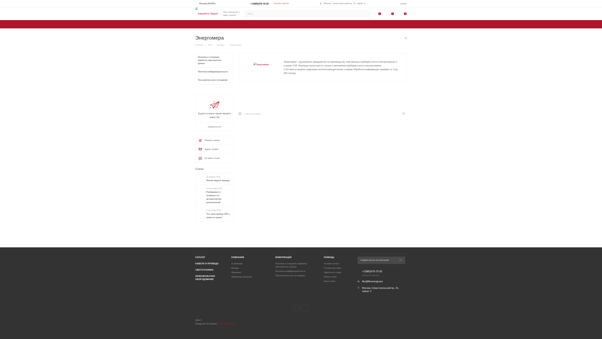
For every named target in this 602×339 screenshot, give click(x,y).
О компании (237, 263)
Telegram (305, 308)
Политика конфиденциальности (290, 271)
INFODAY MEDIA (226, 324)
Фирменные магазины (241, 277)
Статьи (199, 169)
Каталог (200, 257)
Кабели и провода (207, 263)
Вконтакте (297, 308)
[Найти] (366, 13)
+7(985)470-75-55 (259, 3)
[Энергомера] (261, 64)
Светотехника (204, 270)
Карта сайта (329, 281)
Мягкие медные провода (218, 180)
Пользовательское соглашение (290, 275)
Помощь (329, 257)
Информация (283, 257)
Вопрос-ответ (330, 277)
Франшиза (236, 272)
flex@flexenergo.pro (372, 281)
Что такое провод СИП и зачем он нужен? (218, 216)
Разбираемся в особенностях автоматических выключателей (214, 197)
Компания (237, 257)
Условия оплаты (331, 263)
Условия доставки (332, 268)
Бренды (235, 268)
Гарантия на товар (332, 272)
